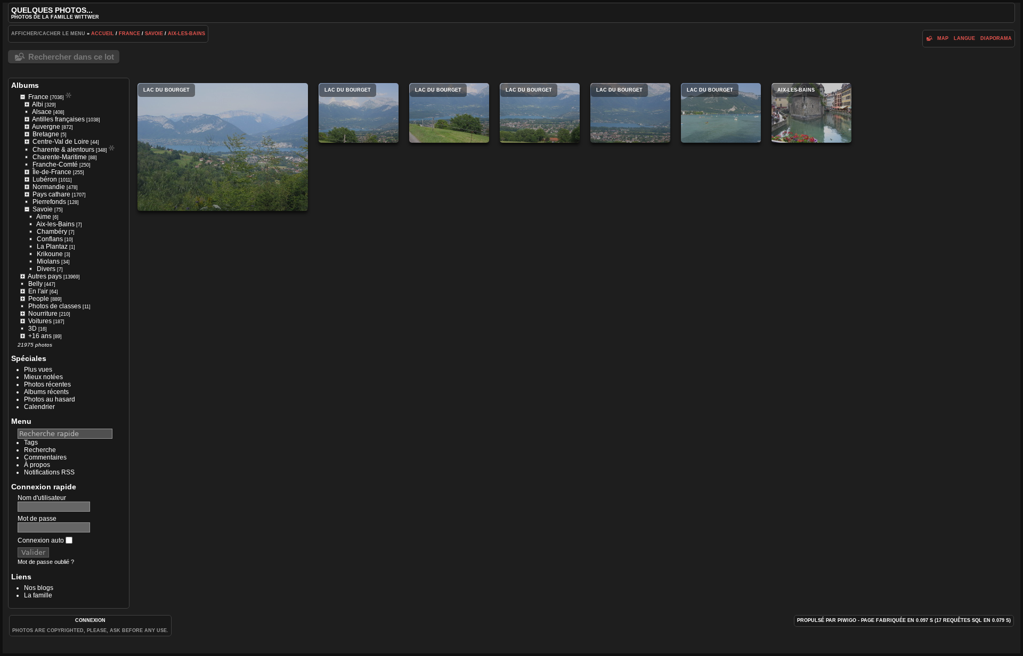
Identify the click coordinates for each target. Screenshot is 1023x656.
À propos (37, 465)
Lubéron (45, 179)
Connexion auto (42, 540)
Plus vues (38, 369)
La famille (38, 595)
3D (32, 328)
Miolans (48, 261)
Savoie (154, 33)
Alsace (42, 112)
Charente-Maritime (60, 157)
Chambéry (52, 231)
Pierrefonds (49, 202)
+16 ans (40, 336)
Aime (43, 216)
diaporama (996, 38)
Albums (25, 85)
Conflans (50, 239)
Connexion (90, 620)
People (38, 298)
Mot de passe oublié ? (46, 562)
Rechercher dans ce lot (71, 56)
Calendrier (39, 407)
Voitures (40, 321)
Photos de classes (54, 306)
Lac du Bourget (222, 147)
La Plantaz (52, 246)
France (129, 33)
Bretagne (46, 134)
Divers (46, 269)
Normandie (49, 187)
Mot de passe (37, 518)
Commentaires (45, 457)
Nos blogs (38, 588)
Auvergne (46, 126)
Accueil (102, 33)
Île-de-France (52, 172)
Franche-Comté (55, 164)
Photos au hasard (49, 399)
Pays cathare (51, 194)
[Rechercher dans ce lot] (928, 38)
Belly (35, 284)
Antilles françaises (58, 119)
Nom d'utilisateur (42, 498)
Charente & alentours (63, 149)
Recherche (40, 450)
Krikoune (50, 254)
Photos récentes (47, 384)
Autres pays (45, 276)
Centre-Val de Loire (61, 141)
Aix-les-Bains (186, 33)
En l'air (38, 291)
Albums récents (46, 392)
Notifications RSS (49, 472)
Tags (31, 442)
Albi (37, 104)
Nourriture (43, 313)
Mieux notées (43, 377)
